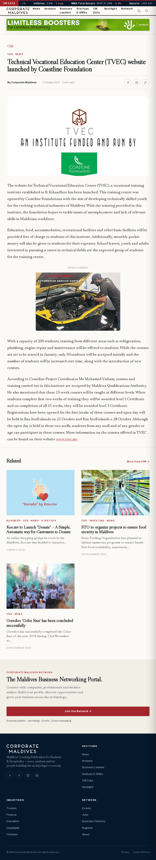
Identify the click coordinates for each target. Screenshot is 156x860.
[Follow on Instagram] (27, 775)
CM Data (96, 10)
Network (127, 8)
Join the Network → (77, 711)
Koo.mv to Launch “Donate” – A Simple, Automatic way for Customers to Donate (38, 529)
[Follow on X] (18, 775)
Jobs (85, 814)
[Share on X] (128, 82)
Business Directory (93, 821)
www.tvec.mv (66, 439)
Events (86, 808)
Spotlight (110, 8)
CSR (10, 46)
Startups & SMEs (82, 10)
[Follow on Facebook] (9, 775)
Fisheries (12, 834)
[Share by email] (136, 82)
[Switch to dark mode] (139, 11)
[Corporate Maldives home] (17, 11)
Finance (11, 814)
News (36, 8)
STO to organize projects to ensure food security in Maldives (113, 529)
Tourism (11, 808)
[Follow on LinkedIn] (36, 775)
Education (12, 821)
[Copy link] (145, 82)
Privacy (125, 852)
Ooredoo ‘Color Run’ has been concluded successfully (39, 623)
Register (87, 827)
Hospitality (13, 827)
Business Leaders (66, 10)
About (86, 834)
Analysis (50, 8)
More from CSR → (138, 461)
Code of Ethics (141, 852)
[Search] (146, 11)
